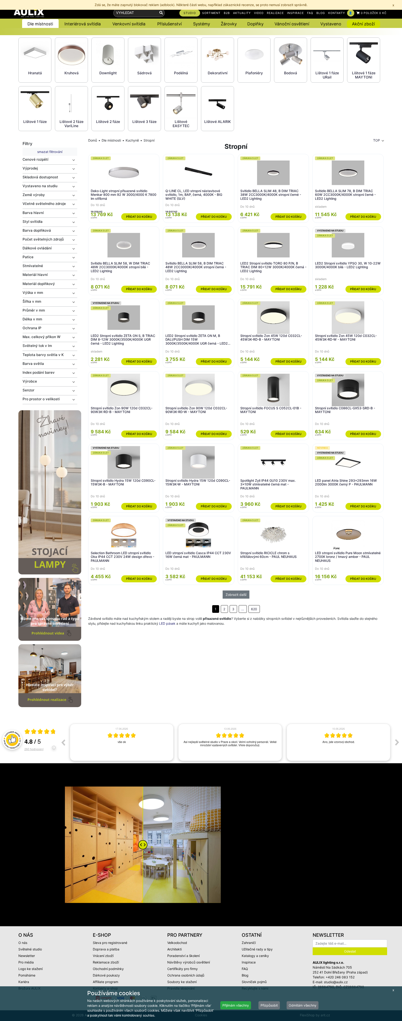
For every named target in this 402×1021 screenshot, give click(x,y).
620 (254, 609)
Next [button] (397, 742)
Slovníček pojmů (254, 982)
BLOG (320, 13)
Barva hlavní (33, 212)
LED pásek (167, 623)
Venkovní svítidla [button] (128, 23)
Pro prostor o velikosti (41, 399)
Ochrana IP (32, 328)
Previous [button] (63, 742)
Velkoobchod (177, 943)
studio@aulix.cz (336, 982)
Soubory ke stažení (182, 982)
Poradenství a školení (183, 956)
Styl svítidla (33, 221)
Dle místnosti (111, 140)
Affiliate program (105, 982)
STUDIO (190, 13)
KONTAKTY (336, 13)
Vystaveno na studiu (40, 186)
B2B (227, 13)
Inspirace (249, 962)
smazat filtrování (49, 152)
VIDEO (259, 13)
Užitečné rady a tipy (257, 949)
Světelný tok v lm (37, 345)
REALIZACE (275, 13)
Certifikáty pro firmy (182, 969)
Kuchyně (132, 140)
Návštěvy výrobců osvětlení (188, 962)
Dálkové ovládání (37, 248)
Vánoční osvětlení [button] (292, 23)
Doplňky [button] (255, 23)
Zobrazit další (236, 595)
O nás (22, 943)
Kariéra (23, 982)
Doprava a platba (106, 949)
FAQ (310, 13)
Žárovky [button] (229, 23)
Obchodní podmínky (108, 969)
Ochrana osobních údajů (185, 975)
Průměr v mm (34, 310)
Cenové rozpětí (35, 159)
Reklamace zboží (106, 962)
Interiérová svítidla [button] (82, 23)
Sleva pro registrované (110, 943)
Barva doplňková (37, 230)
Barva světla (33, 363)
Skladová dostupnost (40, 177)
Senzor (28, 390)
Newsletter (26, 956)
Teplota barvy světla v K (43, 355)
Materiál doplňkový (39, 284)
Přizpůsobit (269, 1005)
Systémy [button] (201, 23)
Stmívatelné (33, 266)
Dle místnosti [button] (40, 23)
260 (34, 749)
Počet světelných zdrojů (43, 239)
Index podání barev (39, 372)
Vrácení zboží (103, 956)
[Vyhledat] (161, 13)
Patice (28, 257)
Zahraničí (249, 943)
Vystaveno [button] (330, 23)
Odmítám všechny (302, 1005)
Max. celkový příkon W (41, 337)
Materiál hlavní (35, 274)
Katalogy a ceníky (255, 956)
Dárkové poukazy (106, 975)
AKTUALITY (242, 13)
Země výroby (34, 195)
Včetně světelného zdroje (44, 203)
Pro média (26, 962)
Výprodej (30, 168)
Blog (245, 975)
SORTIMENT (211, 13)
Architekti (174, 949)
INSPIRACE (295, 13)
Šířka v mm (32, 301)
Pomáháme (26, 975)
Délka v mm (32, 319)
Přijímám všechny (235, 1005)
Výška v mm (33, 292)
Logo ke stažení (30, 969)
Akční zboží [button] (363, 23)
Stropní (149, 140)
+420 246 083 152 (340, 977)
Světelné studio (30, 949)
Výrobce (30, 381)
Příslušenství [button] (169, 23)
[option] (122, 742)
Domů (92, 140)
